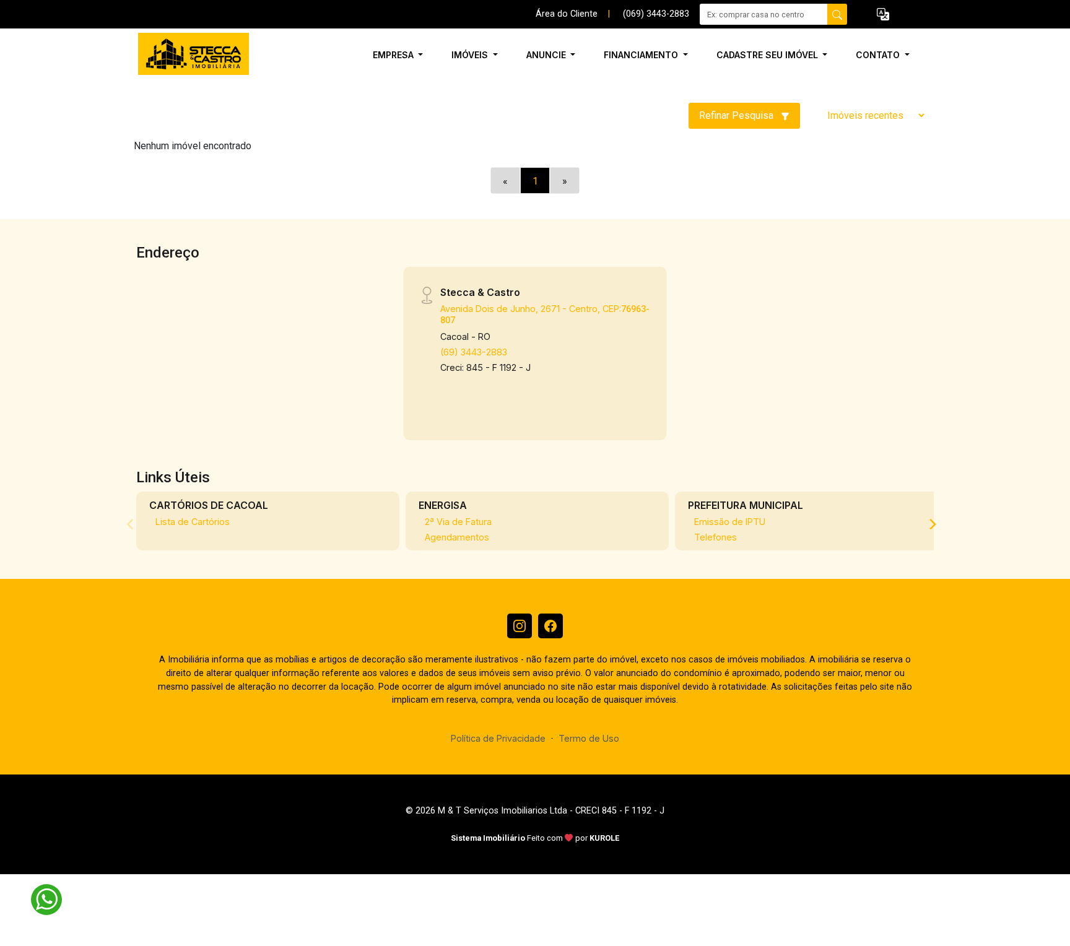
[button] (883, 14)
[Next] (932, 523)
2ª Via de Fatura (458, 521)
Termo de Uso (589, 738)
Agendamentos (457, 537)
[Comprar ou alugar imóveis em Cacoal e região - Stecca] (196, 54)
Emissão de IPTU (729, 521)
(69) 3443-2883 (473, 352)
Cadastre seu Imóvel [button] (768, 55)
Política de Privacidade (498, 738)
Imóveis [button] (470, 55)
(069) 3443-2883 (656, 14)
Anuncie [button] (547, 55)
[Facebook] (550, 626)
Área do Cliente (567, 14)
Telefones (715, 537)
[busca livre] (837, 14)
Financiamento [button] (642, 55)
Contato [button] (879, 55)
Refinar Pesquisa (737, 115)
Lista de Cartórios (192, 521)
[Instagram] (519, 626)
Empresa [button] (394, 55)
